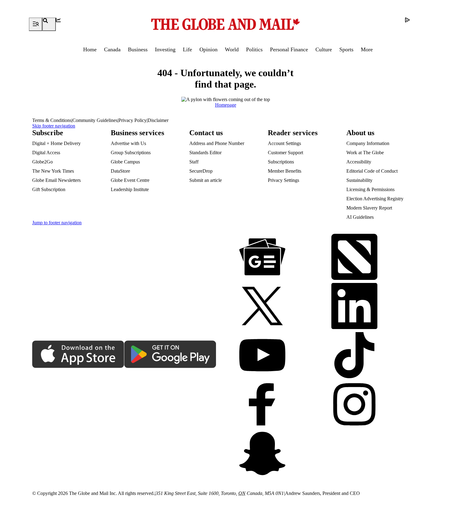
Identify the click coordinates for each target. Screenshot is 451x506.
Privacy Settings (283, 180)
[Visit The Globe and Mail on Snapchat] (262, 454)
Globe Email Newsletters (56, 180)
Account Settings (284, 143)
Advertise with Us (128, 143)
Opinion (208, 49)
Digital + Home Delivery (56, 143)
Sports (346, 49)
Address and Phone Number (216, 143)
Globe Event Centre (130, 180)
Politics (254, 49)
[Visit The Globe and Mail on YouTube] (262, 355)
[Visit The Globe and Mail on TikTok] (354, 355)
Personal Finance (289, 49)
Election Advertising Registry (374, 198)
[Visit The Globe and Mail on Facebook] (262, 405)
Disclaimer (158, 120)
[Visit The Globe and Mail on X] (262, 306)
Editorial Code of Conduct (372, 171)
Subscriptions (281, 161)
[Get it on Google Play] (170, 355)
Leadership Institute (130, 189)
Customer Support (285, 152)
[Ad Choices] (411, 24)
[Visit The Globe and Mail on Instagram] (354, 405)
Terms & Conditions (51, 120)
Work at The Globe (365, 152)
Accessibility (358, 161)
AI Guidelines (360, 217)
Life (187, 49)
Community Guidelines (95, 120)
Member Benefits (284, 171)
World (232, 49)
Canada (112, 49)
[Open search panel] (49, 24)
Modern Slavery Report (369, 207)
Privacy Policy (132, 120)
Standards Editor (205, 152)
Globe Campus (125, 161)
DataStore (120, 171)
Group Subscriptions (131, 152)
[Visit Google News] (262, 257)
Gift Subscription (48, 189)
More (367, 49)
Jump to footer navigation (57, 222)
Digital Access (46, 152)
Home (90, 49)
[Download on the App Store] (78, 355)
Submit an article (205, 180)
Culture (323, 49)
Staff (194, 161)
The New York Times (53, 171)
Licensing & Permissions (370, 189)
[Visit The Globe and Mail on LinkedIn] (354, 306)
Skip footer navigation (53, 125)
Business (138, 49)
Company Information (367, 143)
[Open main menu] (35, 24)
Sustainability (359, 180)
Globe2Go (42, 161)
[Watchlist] (62, 24)
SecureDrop (201, 171)
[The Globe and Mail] (225, 24)
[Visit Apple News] (354, 257)
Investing (165, 49)
